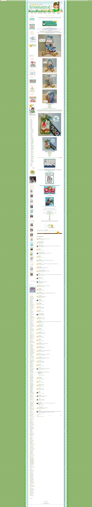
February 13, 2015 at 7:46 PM (41, 286)
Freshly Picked (31, 345)
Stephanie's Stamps (32, 464)
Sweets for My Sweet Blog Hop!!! (32, 158)
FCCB (30, 340)
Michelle (39, 259)
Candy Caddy (45, 110)
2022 (30, 122)
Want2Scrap (31, 489)
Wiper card (31, 493)
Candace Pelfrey (32, 55)
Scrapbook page (31, 440)
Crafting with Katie (32, 247)
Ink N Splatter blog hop (32, 357)
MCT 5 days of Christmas (31, 383)
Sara (49, 215)
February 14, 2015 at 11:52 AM (41, 369)
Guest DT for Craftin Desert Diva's (32, 349)
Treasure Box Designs (32, 486)
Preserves (31, 432)
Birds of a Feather (45, 31)
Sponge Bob (31, 454)
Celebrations (31, 320)
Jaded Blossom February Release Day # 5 (32, 146)
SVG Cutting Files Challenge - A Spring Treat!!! (32, 141)
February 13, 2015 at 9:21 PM (41, 311)
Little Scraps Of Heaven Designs (31, 377)
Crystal (39, 367)
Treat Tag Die (49, 155)
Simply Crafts (31, 450)
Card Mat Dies (56, 110)
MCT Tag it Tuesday (32, 397)
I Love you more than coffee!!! (32, 139)
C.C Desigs (31, 307)
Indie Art (31, 355)
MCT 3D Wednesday (32, 381)
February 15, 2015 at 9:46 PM (41, 408)
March (31, 136)
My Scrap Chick (31, 413)
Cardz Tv (31, 313)
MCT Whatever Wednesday (31, 403)
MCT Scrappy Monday (32, 393)
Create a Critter (31, 325)
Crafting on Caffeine (40, 252)
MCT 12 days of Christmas (31, 380)
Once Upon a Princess (32, 416)
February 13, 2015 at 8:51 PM (41, 304)
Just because (31, 369)
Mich (49, 213)
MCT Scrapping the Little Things (32, 392)
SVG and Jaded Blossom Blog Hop (32, 470)
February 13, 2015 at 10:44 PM (41, 326)
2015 (30, 128)
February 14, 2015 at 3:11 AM (41, 344)
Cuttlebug (31, 328)
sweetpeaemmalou (40, 313)
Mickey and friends (32, 408)
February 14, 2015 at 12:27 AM (41, 333)
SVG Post (31, 475)
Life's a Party (31, 376)
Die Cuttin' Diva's (31, 329)
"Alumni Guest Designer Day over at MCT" (32, 156)
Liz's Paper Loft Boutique (31, 378)
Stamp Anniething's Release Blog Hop (32, 462)
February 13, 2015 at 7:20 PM (41, 257)
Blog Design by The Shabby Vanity (46, 503)
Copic (30, 322)
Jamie (49, 216)
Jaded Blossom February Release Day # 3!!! (32, 150)
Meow (30, 407)
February (31, 137)
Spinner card (31, 453)
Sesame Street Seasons (31, 446)
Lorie (38, 398)
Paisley (30, 418)
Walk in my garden (32, 488)
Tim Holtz (31, 484)
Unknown (39, 288)
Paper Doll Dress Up (32, 419)
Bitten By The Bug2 (32, 304)
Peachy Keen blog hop (32, 424)
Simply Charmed (31, 449)
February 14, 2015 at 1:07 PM (41, 375)
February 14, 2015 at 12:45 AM (41, 337)
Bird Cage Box (38, 32)
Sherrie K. (39, 402)
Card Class (31, 312)
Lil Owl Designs (31, 261)
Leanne (49, 218)
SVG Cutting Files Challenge (31, 474)
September (32, 131)
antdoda (39, 299)
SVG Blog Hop (31, 471)
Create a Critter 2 (31, 326)
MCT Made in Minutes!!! (31, 390)
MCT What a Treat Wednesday (32, 402)
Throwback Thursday (32, 483)
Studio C (39, 360)
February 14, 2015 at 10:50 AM (41, 358)
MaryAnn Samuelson (40, 241)
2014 (30, 163)
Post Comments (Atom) (41, 416)
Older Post (61, 415)
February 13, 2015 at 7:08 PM (41, 239)
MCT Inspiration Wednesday (31, 388)
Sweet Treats (31, 477)
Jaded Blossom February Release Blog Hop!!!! (32, 144)
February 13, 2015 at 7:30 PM (41, 275)
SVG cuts (31, 472)
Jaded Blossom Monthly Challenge (32, 363)
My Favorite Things (32, 412)
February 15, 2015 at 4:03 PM (41, 400)
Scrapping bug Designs (31, 441)
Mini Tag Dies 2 (53, 31)
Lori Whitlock (31, 379)
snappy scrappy (40, 277)
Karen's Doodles (31, 371)
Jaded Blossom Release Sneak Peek (32, 366)
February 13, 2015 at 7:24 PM (41, 264)
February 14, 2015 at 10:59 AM (41, 362)
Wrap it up (31, 494)
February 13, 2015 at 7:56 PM (41, 290)
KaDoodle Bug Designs (31, 370)
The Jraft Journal (31, 482)
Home (49, 415)
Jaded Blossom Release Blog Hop (32, 364)
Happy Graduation (32, 352)
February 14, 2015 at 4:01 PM (41, 382)
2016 (30, 127)
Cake (30, 310)
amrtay (39, 335)
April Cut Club (31, 298)
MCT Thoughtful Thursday (31, 398)
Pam (38, 391)
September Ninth (32, 242)
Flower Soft (31, 341)
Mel (49, 217)
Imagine (31, 354)
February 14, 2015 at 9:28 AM (41, 351)
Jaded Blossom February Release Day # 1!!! (32, 155)
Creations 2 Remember (40, 384)
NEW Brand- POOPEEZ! (32, 138)
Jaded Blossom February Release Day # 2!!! (32, 152)
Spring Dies (49, 156)
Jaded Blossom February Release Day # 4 (32, 147)
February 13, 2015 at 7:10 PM (41, 243)
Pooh (30, 430)
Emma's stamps (31, 336)
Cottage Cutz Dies (32, 323)
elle (50, 213)
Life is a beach (31, 375)
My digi (30, 411)
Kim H (39, 410)
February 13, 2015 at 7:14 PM (41, 250)
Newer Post (38, 415)
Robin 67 (39, 266)
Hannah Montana (31, 351)
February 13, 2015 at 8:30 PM (41, 297)
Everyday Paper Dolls (32, 338)
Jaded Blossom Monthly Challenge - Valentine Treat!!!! (32, 161)
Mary (38, 306)
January (31, 162)
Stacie (39, 353)
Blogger (47, 501)
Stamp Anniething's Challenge (32, 459)
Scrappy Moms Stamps (32, 444)
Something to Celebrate (31, 452)
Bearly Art (31, 301)
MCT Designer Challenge (31, 385)
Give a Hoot (31, 347)
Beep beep (31, 302)
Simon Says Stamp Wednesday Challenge (32, 448)
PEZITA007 (39, 328)
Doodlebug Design (32, 330)
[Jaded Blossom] (32, 67)
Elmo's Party (31, 334)
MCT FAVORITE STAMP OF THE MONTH (31, 387)
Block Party (31, 305)
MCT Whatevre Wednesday (31, 405)
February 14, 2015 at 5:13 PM (41, 389)
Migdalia (39, 371)
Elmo (30, 332)
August (31, 132)
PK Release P (31, 428)
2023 (30, 121)
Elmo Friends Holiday (32, 333)
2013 (30, 164)
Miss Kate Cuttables (32, 409)
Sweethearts (31, 478)
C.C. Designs (31, 308)
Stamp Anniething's (32, 456)
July (31, 133)
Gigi (49, 214)
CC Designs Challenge (31, 316)
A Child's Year (31, 297)
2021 (30, 123)
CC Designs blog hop (32, 314)
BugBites (31, 214)
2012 (30, 165)
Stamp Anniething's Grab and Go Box (32, 460)
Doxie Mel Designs (32, 209)
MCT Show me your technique (32, 395)
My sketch (31, 414)
